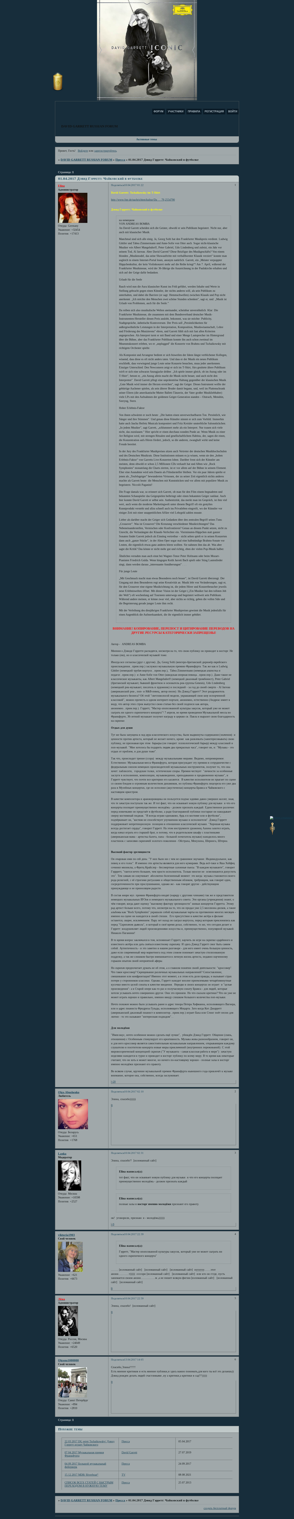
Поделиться (117, 185)
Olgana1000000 (68, 1360)
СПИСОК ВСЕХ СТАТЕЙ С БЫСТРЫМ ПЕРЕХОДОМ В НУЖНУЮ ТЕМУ (89, 1484)
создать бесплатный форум (220, 1508)
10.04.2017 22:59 (134, 1298)
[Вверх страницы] (281, 817)
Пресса (120, 159)
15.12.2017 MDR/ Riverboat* (81, 1474)
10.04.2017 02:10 (134, 1091)
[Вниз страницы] (272, 833)
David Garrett (129, 1452)
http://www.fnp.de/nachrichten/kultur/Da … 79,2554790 (143, 199)
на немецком (126, 220)
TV (123, 1474)
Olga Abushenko (68, 1092)
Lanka (62, 1153)
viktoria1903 (66, 1235)
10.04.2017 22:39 (134, 1234)
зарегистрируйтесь (105, 150)
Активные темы (146, 139)
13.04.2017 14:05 (134, 1359)
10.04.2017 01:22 (134, 185)
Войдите (83, 150)
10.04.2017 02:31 (134, 1153)
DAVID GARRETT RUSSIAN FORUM (86, 159)
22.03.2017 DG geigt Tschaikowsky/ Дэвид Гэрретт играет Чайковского (89, 1443)
